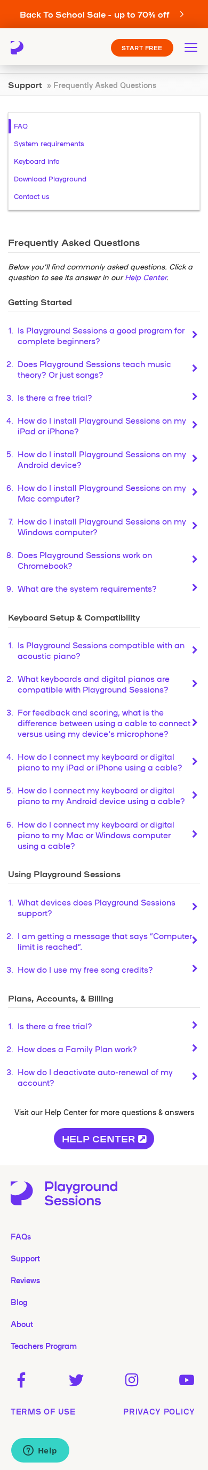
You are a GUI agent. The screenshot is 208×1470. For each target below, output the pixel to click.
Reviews (25, 1280)
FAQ (21, 126)
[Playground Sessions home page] (22, 48)
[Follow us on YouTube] (187, 1380)
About (22, 1323)
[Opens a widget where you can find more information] (40, 1451)
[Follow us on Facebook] (21, 1380)
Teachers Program (44, 1345)
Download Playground (50, 178)
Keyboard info (37, 161)
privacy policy (159, 1411)
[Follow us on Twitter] (76, 1380)
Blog (19, 1302)
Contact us (32, 196)
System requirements (49, 143)
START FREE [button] (142, 47)
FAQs (21, 1236)
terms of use (43, 1411)
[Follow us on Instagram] (131, 1380)
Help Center (145, 277)
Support (25, 84)
